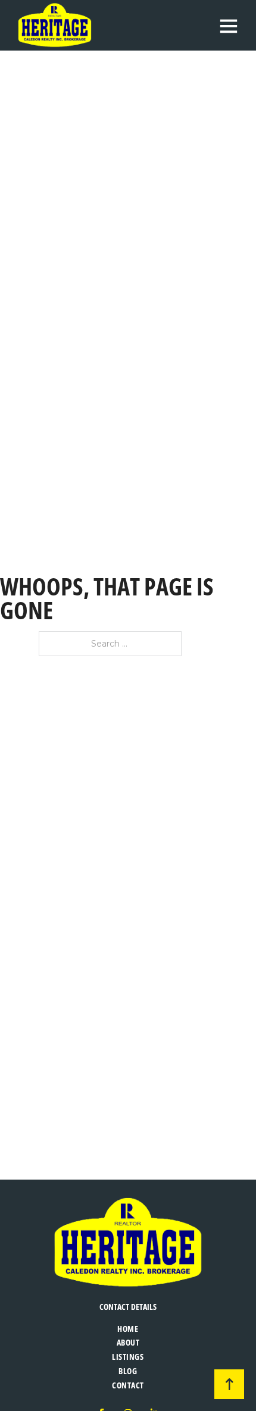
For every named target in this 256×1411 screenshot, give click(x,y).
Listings (127, 1356)
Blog (127, 1370)
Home (127, 1328)
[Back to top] (229, 1384)
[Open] (228, 25)
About (128, 1342)
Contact (128, 1385)
